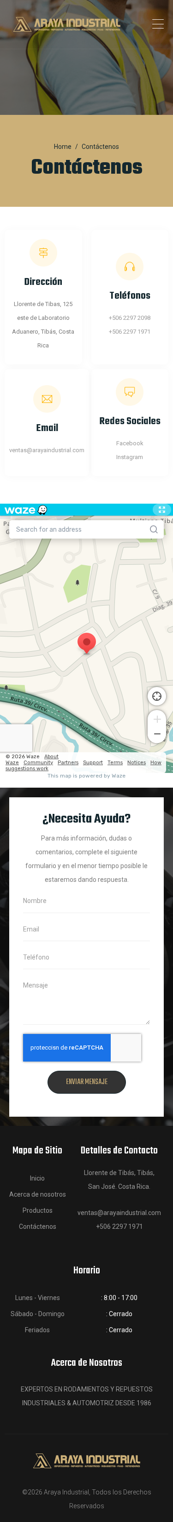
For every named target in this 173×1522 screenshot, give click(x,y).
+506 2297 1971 (119, 1226)
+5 (112, 331)
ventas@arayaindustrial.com (46, 450)
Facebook (129, 443)
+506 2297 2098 (129, 317)
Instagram (129, 457)
